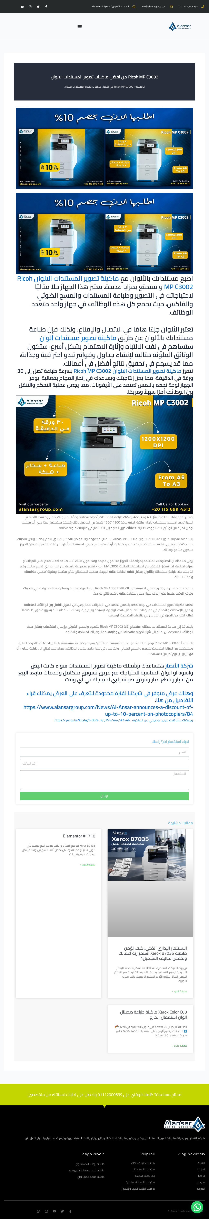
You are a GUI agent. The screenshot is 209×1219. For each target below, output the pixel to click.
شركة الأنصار (179, 666)
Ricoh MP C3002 (92, 371)
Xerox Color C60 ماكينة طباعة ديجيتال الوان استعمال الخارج (153, 1014)
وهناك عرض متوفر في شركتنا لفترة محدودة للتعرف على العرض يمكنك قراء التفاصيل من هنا (110, 696)
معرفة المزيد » (179, 991)
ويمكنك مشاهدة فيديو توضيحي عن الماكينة (162, 720)
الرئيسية (140, 86)
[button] (79, 26)
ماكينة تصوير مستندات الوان (78, 338)
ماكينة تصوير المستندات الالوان (76, 278)
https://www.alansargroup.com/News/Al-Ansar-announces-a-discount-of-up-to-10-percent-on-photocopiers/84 (108, 710)
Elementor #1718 (79, 836)
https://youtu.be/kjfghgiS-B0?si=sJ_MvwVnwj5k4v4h (92, 720)
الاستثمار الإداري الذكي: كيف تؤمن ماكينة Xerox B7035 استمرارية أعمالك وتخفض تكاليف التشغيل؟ (153, 953)
